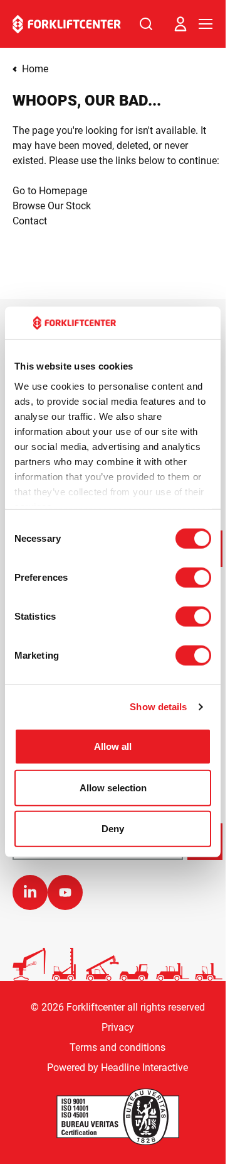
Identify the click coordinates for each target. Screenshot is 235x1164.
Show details (158, 706)
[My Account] (180, 24)
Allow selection (113, 787)
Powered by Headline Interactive (117, 1067)
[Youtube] (65, 892)
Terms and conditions (117, 1047)
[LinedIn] (30, 892)
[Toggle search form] (146, 24)
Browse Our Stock (52, 206)
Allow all (113, 746)
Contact (30, 221)
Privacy (118, 1027)
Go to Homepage (50, 191)
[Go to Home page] (67, 24)
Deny (113, 828)
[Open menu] (205, 24)
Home (35, 69)
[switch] (193, 578)
